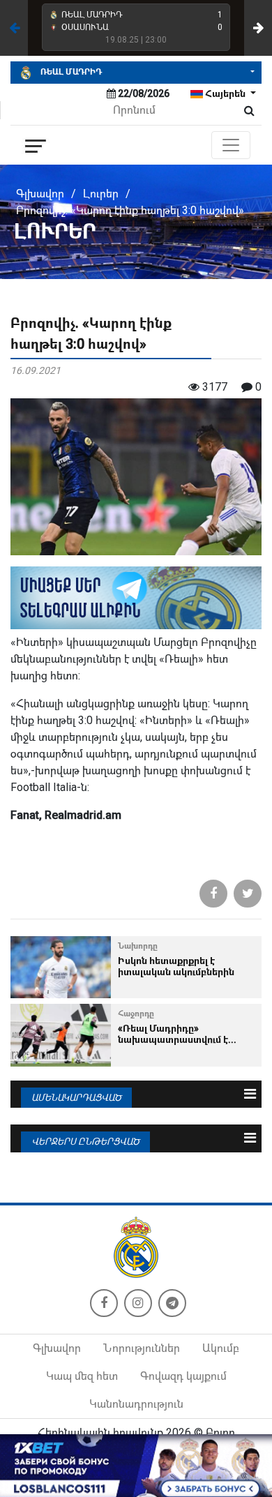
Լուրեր (101, 193)
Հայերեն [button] (225, 93)
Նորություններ (141, 1348)
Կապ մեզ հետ (82, 1376)
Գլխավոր (40, 193)
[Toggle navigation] (230, 145)
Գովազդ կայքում (183, 1376)
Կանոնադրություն (136, 1404)
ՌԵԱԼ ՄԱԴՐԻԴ (70, 72)
